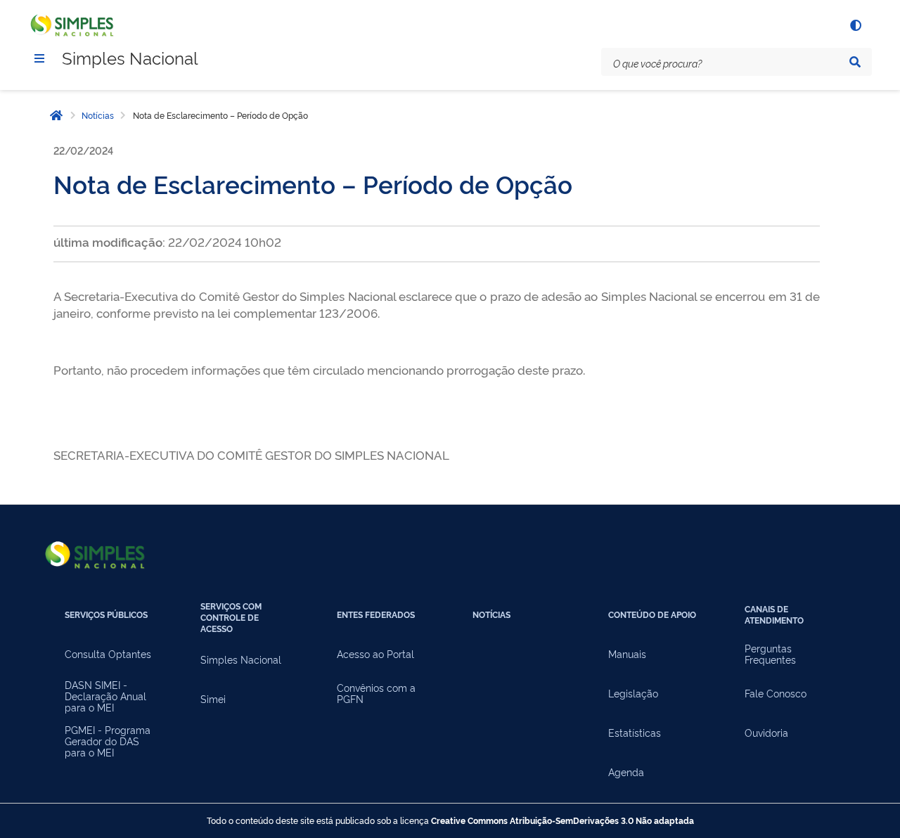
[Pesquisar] (855, 62)
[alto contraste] (855, 25)
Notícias (98, 115)
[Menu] (39, 58)
